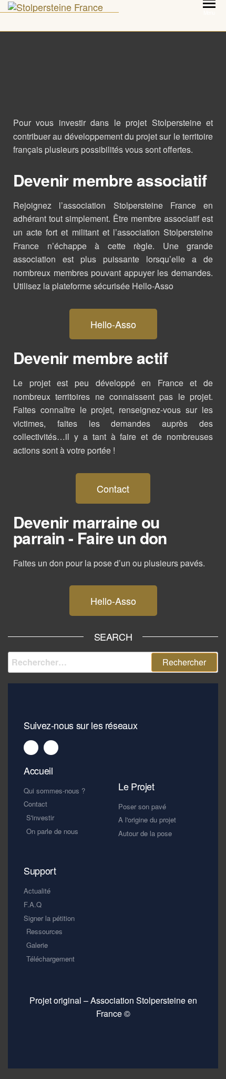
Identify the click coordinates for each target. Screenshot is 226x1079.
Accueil (38, 770)
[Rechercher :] (113, 662)
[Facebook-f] (31, 747)
